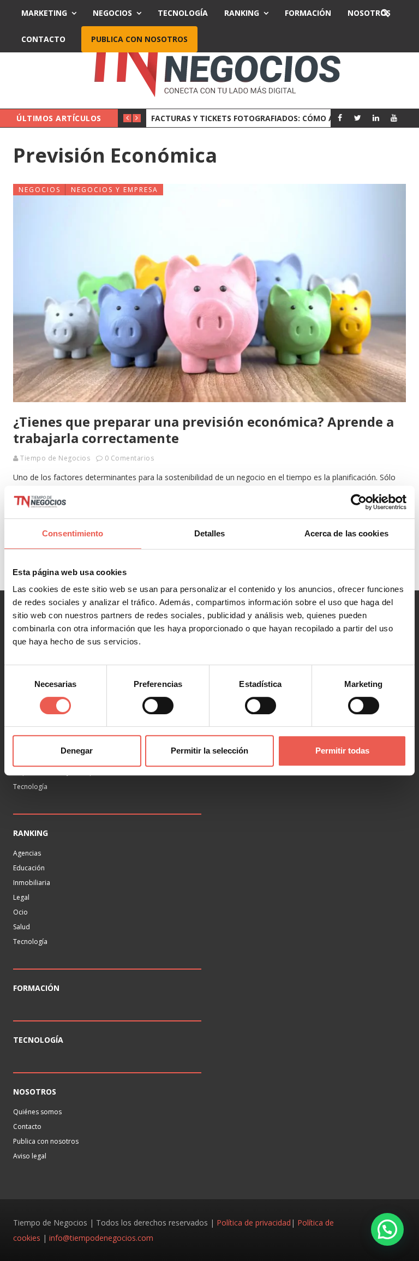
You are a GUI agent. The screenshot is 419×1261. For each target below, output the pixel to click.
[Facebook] (340, 117)
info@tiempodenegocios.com (101, 1238)
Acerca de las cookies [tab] (346, 533)
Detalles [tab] (209, 533)
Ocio (20, 912)
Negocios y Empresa (114, 189)
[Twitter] (358, 117)
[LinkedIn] (376, 117)
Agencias (27, 853)
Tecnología (183, 13)
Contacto (43, 39)
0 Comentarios (129, 458)
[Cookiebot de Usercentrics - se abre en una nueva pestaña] (358, 502)
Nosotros (369, 13)
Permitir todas (342, 750)
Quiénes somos (37, 1111)
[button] (387, 1229)
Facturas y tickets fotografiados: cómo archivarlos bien (276, 118)
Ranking (241, 13)
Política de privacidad (254, 1222)
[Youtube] (394, 117)
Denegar (77, 750)
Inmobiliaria (31, 882)
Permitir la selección (209, 750)
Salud (21, 926)
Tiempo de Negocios (55, 458)
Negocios (112, 13)
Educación (29, 867)
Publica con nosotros (139, 39)
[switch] (157, 705)
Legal (21, 897)
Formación (308, 13)
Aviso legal (29, 1156)
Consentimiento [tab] (72, 533)
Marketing (44, 13)
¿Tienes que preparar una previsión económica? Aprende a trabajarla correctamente (203, 430)
